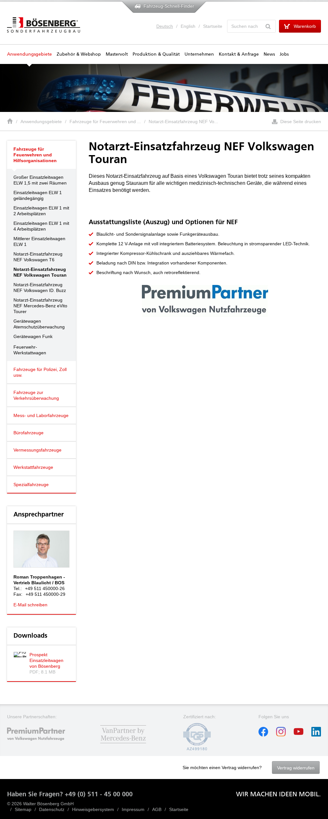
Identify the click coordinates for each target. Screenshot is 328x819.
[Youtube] (298, 734)
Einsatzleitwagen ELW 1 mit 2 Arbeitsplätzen (41, 210)
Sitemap (23, 809)
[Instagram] (281, 734)
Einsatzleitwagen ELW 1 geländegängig (37, 195)
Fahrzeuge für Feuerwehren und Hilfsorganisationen (35, 154)
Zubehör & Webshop (79, 54)
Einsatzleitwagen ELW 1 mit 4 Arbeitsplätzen (41, 226)
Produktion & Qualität (156, 54)
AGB (156, 809)
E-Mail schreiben (30, 604)
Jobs (284, 54)
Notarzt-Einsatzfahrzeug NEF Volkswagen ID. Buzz (39, 287)
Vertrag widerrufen (296, 767)
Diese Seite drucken (300, 121)
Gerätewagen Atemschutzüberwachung (39, 324)
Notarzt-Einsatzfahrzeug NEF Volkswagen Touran (40, 272)
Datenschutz (51, 809)
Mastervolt (117, 54)
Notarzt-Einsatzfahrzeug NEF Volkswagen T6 (37, 256)
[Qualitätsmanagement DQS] (197, 749)
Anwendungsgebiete (29, 54)
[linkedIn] (316, 734)
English (188, 26)
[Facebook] (263, 734)
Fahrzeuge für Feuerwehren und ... (105, 121)
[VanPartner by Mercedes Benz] (123, 743)
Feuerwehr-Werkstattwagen (29, 349)
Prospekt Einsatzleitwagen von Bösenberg (46, 660)
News (269, 54)
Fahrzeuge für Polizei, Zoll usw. (40, 372)
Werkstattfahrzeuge (33, 467)
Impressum (133, 809)
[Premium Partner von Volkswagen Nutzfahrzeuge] (41, 743)
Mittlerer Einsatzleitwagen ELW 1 (39, 241)
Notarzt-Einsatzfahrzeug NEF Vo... (183, 121)
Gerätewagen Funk (33, 336)
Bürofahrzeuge (28, 432)
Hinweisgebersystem (93, 809)
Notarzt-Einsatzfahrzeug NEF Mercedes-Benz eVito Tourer (40, 305)
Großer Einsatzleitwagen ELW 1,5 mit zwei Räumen (40, 180)
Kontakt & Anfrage (239, 54)
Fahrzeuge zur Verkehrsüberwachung (36, 395)
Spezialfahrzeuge (31, 484)
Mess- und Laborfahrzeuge (41, 415)
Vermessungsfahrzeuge (37, 450)
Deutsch (164, 26)
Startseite (212, 26)
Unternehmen (199, 54)
